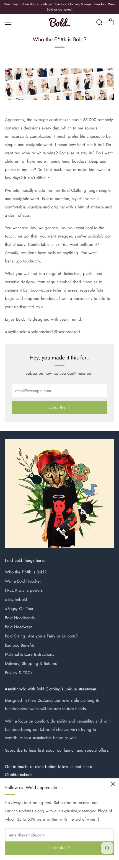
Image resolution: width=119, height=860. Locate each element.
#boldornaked (40, 332)
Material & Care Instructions (29, 654)
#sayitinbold (16, 332)
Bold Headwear (18, 627)
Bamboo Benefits (20, 645)
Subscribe (57, 407)
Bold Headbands (20, 618)
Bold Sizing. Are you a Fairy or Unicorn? (41, 636)
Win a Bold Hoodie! (23, 581)
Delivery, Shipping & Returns (31, 663)
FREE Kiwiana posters (24, 590)
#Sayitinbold (16, 599)
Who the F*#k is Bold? (25, 572)
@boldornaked (67, 332)
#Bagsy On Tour (19, 609)
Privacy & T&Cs (18, 673)
